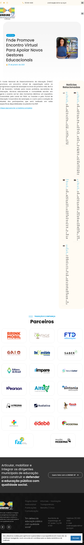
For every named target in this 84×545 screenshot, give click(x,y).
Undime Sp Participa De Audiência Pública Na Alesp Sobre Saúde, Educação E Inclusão (78, 216)
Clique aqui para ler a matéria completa (16, 108)
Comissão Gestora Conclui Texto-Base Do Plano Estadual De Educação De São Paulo (67, 280)
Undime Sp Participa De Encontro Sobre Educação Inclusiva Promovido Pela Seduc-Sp (67, 214)
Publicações (30, 508)
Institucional (30, 504)
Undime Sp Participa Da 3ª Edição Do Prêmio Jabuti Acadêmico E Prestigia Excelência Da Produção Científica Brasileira (78, 139)
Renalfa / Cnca (47, 508)
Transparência (47, 504)
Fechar (76, 538)
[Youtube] (4, 3)
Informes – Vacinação (50, 501)
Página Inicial (31, 501)
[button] (82, 2)
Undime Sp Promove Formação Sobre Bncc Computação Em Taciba (67, 124)
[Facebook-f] (1, 3)
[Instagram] (7, 3)
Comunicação (31, 511)
